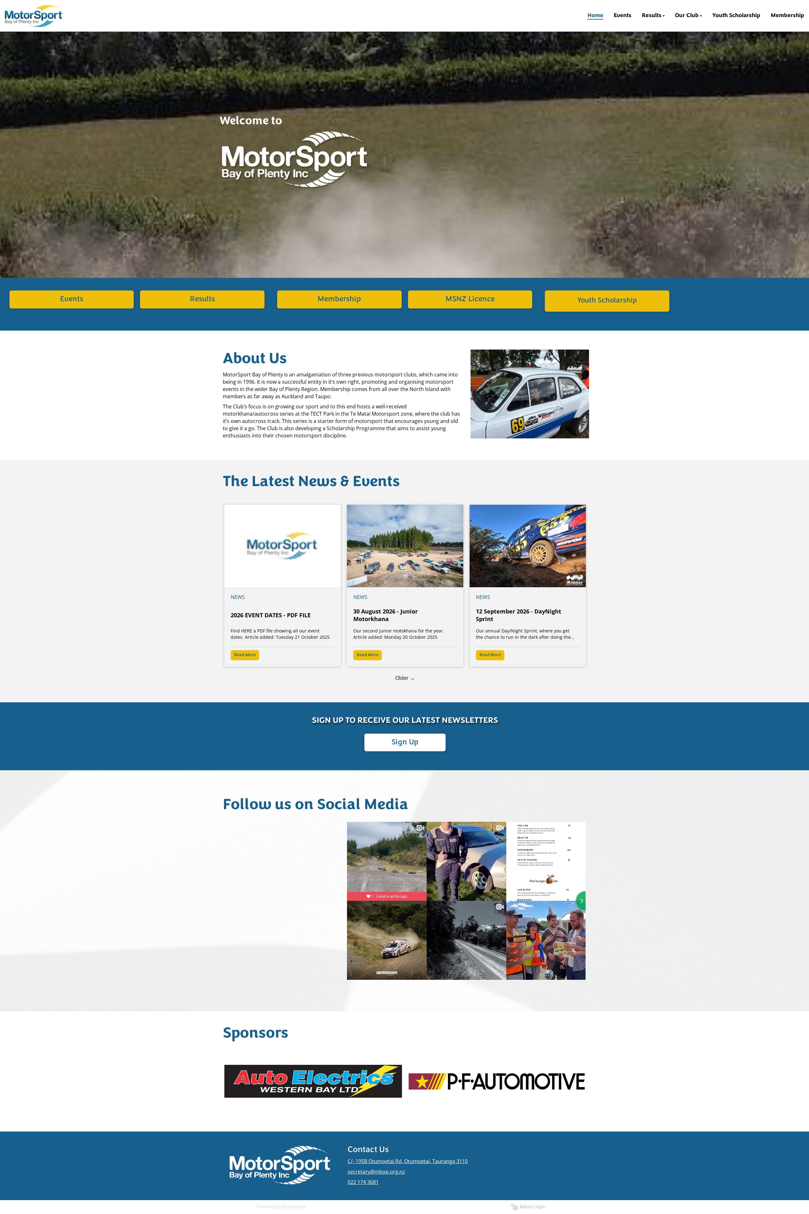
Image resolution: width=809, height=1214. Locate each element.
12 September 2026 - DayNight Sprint (518, 615)
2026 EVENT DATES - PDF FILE (271, 615)
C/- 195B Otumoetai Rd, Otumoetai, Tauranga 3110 (408, 1161)
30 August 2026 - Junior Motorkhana (385, 615)
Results (202, 299)
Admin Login (531, 1206)
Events (71, 299)
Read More (245, 655)
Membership (339, 299)
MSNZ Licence (470, 299)
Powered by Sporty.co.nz (281, 1206)
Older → (405, 677)
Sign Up (405, 742)
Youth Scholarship (607, 300)
